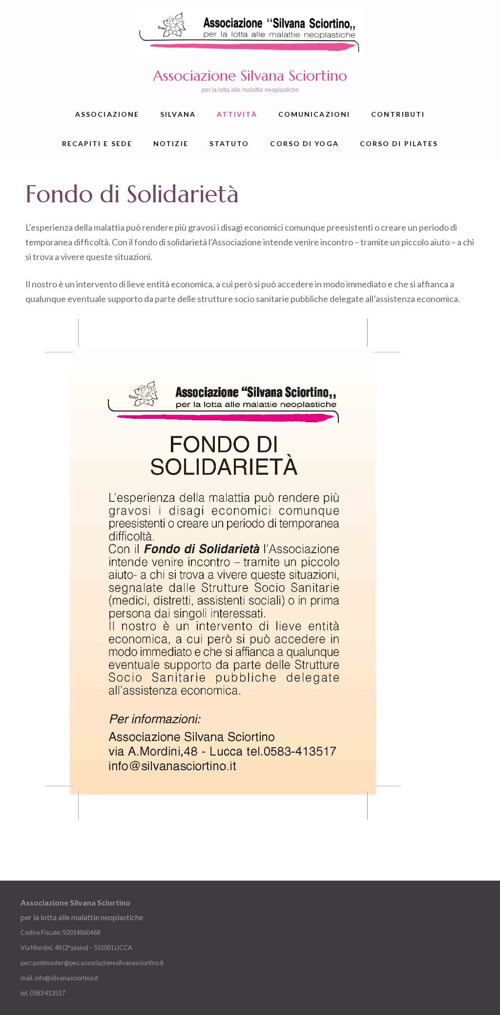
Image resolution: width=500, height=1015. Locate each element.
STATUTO (229, 143)
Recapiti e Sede (97, 143)
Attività (237, 114)
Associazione (107, 114)
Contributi (398, 114)
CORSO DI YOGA (304, 143)
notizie (170, 143)
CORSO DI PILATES (399, 143)
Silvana (178, 114)
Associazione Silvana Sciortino (250, 75)
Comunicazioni (314, 114)
